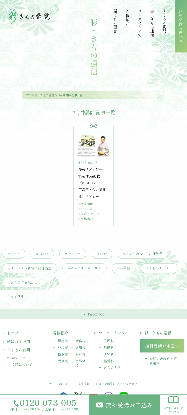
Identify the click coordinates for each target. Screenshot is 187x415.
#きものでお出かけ (23, 282)
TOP (28, 95)
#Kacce (42, 253)
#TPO (102, 253)
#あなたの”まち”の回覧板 (142, 253)
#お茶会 (123, 268)
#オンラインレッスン (84, 268)
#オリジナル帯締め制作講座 (30, 268)
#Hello (14, 253)
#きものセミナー (159, 268)
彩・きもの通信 (44, 95)
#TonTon (73, 253)
